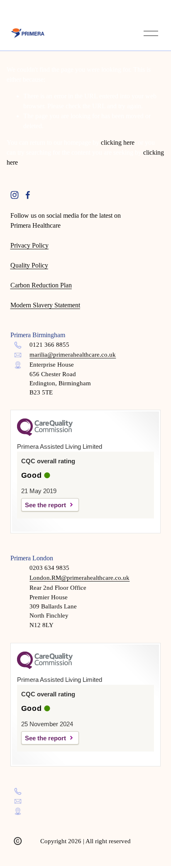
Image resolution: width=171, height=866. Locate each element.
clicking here (117, 142)
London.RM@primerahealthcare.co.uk (79, 577)
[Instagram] (14, 195)
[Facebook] (28, 195)
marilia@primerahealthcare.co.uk (72, 354)
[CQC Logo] (45, 434)
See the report (45, 504)
